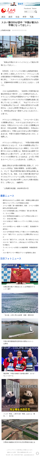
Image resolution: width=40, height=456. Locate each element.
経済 (10, 16)
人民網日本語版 (5, 30)
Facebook (27, 8)
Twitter (34, 8)
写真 (32, 16)
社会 (17, 16)
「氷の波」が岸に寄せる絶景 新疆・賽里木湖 (18, 315)
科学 (24, 16)
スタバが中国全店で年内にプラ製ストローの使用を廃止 (21, 232)
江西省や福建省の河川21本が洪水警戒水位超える (19, 442)
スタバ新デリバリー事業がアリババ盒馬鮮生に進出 (19, 252)
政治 (3, 16)
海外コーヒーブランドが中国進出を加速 (16, 203)
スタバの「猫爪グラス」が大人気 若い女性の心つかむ (21, 239)
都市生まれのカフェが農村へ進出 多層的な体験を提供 (21, 200)
